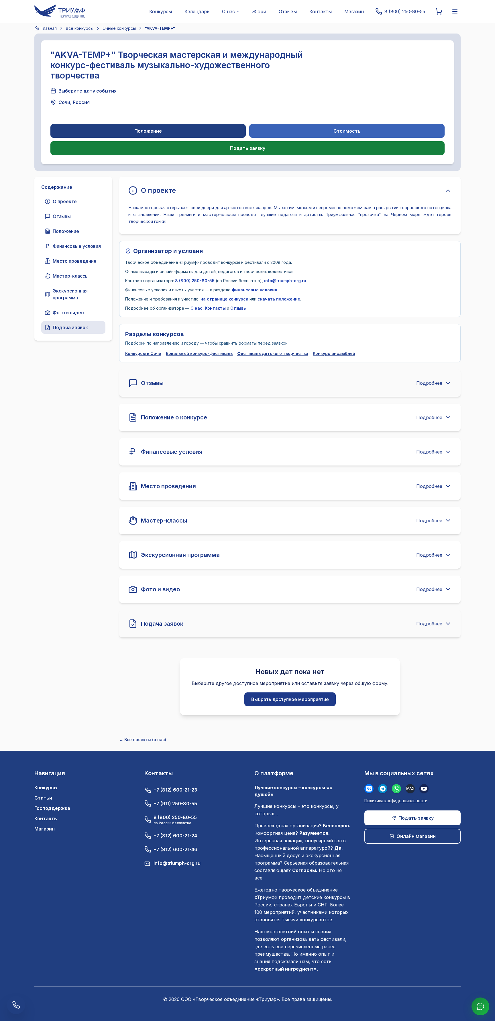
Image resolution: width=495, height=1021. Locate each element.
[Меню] (455, 11)
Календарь (196, 11)
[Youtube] (424, 788)
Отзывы (288, 11)
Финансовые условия (254, 289)
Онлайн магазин (416, 836)
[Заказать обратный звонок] (16, 1005)
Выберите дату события (87, 91)
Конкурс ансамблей (334, 353)
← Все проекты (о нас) (142, 739)
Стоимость (347, 131)
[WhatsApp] (396, 788)
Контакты (320, 11)
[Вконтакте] (369, 788)
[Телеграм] (382, 788)
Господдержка (52, 808)
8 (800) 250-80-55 (195, 280)
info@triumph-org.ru (285, 280)
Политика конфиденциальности (395, 800)
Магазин (354, 11)
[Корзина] (439, 11)
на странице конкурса (224, 299)
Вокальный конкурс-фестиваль (199, 353)
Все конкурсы (79, 28)
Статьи (43, 798)
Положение (148, 131)
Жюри (259, 11)
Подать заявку (247, 148)
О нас (196, 308)
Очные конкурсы (119, 28)
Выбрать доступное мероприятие (290, 699)
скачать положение (279, 299)
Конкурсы (160, 11)
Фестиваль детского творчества (272, 353)
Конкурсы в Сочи (143, 353)
